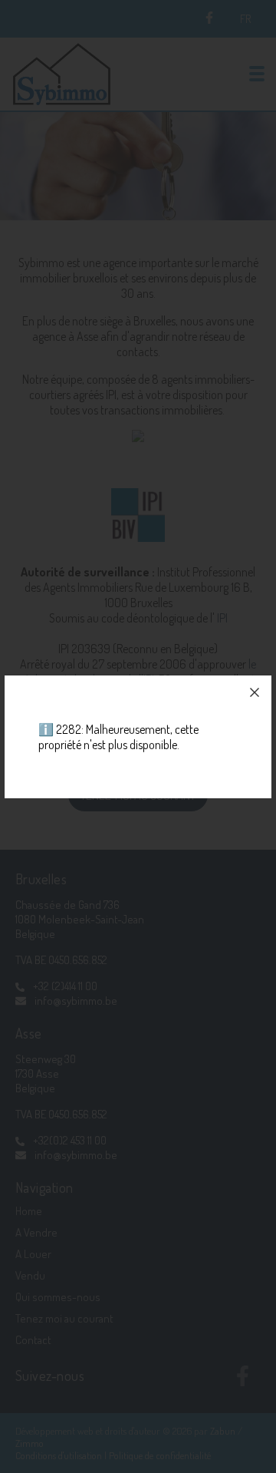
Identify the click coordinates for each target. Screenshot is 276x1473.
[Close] (254, 692)
